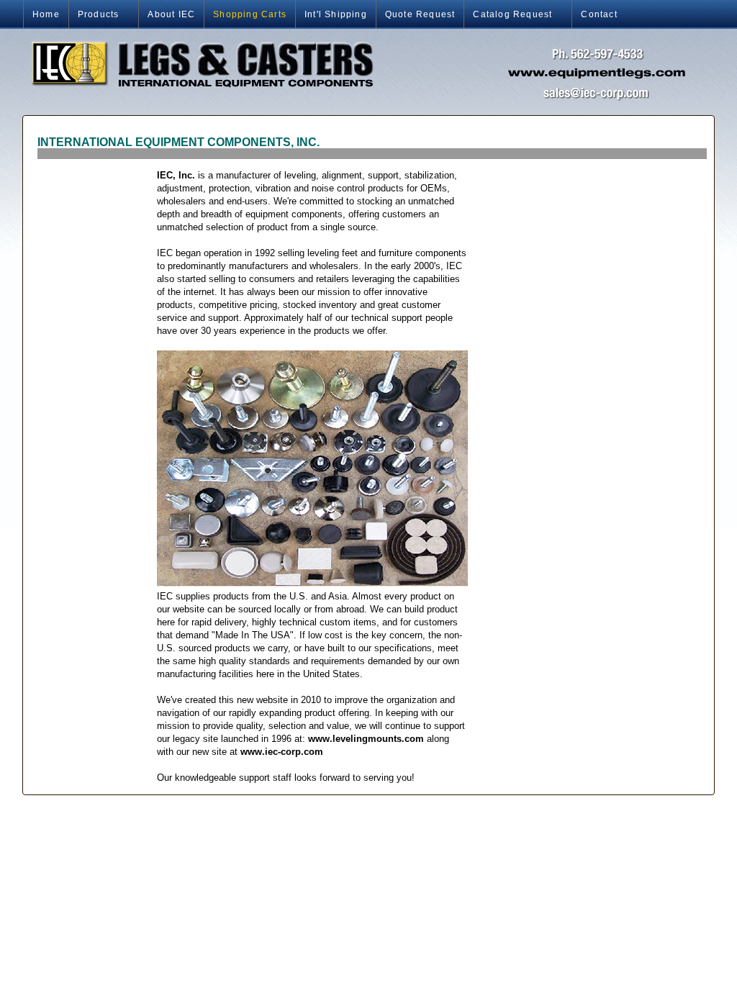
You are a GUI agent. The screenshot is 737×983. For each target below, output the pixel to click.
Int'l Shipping (335, 14)
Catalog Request (508, 14)
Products (93, 14)
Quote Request (420, 14)
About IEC (171, 14)
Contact (599, 14)
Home (46, 14)
